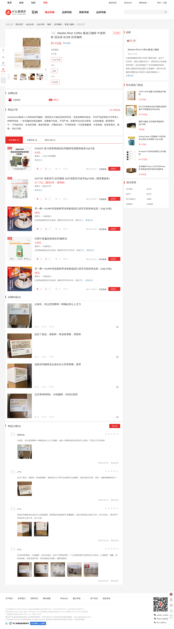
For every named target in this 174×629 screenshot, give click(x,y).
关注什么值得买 (162, 619)
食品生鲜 (30, 24)
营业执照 (84, 612)
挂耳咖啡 (58, 24)
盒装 (54, 71)
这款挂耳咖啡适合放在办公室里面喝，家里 (58, 364)
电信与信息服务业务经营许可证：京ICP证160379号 (47, 609)
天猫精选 (102, 169)
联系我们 (22, 598)
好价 (21, 2)
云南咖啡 (150, 204)
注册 (165, 3)
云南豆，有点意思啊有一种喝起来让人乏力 (58, 304)
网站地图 (47, 598)
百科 (45, 2)
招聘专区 (34, 598)
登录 (159, 3)
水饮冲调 (40, 24)
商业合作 (128, 3)
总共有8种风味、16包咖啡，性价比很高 (56, 394)
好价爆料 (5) (14, 140)
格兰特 (149, 194)
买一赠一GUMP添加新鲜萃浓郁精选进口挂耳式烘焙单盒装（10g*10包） (74, 208)
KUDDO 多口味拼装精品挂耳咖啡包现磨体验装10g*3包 (65, 148)
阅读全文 (38, 160)
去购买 (114, 169)
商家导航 (84, 12)
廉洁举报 (76, 598)
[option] (16, 76)
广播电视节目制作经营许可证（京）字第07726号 (23, 614)
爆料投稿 (143, 3)
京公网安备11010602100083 (16, 609)
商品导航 (50, 12)
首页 (9, 2)
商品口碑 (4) (50, 140)
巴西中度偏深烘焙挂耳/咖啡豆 (51, 238)
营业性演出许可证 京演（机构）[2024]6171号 (22, 612)
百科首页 (19, 24)
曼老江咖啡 (69, 24)
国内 (9, 208)
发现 (9, 148)
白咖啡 (149, 199)
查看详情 (129, 76)
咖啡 (49, 24)
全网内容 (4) (32, 140)
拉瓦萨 (149, 189)
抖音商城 (102, 229)
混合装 (55, 82)
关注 (117, 33)
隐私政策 (106, 598)
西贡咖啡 (129, 204)
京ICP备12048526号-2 (76, 609)
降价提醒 (67, 43)
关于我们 (9, 598)
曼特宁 (128, 194)
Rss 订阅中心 (162, 623)
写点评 (115, 426)
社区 (33, 2)
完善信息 (116, 110)
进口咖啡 (129, 189)
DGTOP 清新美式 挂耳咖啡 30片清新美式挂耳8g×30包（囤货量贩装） (73, 178)
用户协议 (94, 598)
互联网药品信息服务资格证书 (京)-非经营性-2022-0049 (60, 612)
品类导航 (101, 12)
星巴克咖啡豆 (131, 199)
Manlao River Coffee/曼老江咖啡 (143, 49)
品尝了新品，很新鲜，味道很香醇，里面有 (58, 334)
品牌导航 (67, 12)
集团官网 (112, 3)
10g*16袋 (56, 60)
